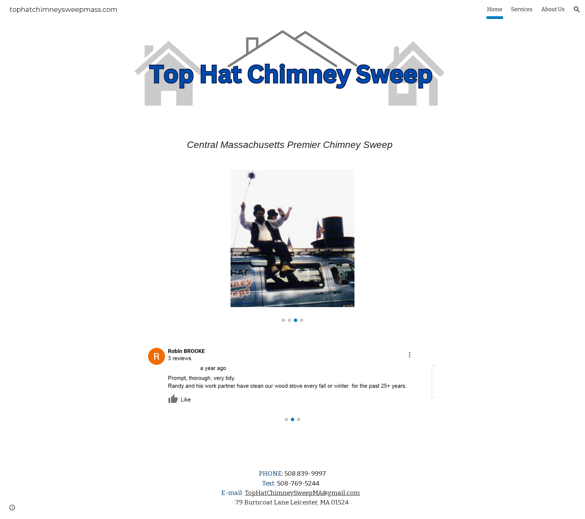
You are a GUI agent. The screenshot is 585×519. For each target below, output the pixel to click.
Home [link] (494, 9)
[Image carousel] (292, 246)
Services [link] (522, 9)
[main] (292, 144)
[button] (577, 9)
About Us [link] (553, 9)
